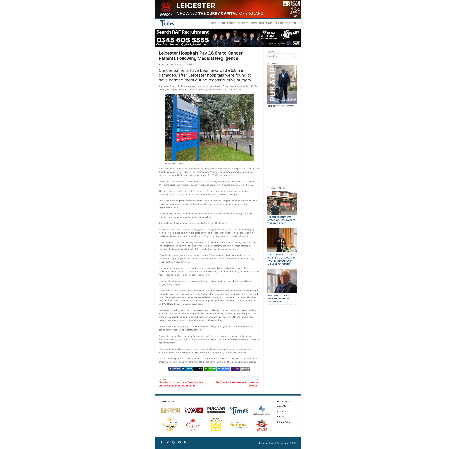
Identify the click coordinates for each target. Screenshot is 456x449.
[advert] (228, 17)
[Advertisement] (282, 147)
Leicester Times (166, 64)
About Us (281, 406)
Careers (280, 416)
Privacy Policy (283, 422)
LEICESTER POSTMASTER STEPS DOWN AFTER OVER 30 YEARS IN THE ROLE (281, 220)
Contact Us (282, 411)
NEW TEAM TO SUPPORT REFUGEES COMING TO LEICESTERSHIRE (279, 298)
